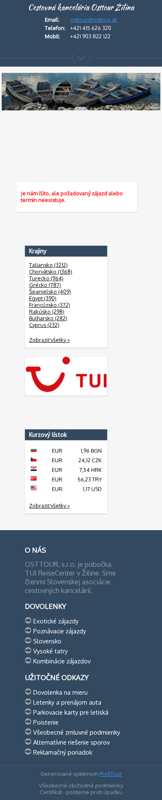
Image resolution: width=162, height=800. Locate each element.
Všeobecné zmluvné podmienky (76, 732)
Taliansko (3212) (48, 265)
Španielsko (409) (50, 291)
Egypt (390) (42, 298)
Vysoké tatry (50, 651)
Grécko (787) (45, 285)
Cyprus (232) (44, 324)
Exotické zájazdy (56, 621)
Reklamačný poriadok (62, 752)
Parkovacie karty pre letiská (70, 712)
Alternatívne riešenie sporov (71, 742)
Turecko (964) (46, 278)
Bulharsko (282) (48, 318)
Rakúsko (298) (46, 311)
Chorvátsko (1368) (50, 271)
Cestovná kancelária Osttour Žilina (81, 7)
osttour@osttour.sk (93, 19)
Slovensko (47, 641)
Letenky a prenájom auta (67, 702)
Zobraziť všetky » (49, 339)
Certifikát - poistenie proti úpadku (81, 792)
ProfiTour (110, 773)
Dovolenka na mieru (60, 692)
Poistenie (46, 722)
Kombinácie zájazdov (62, 661)
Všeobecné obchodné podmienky (81, 785)
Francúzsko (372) (49, 305)
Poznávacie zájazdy (59, 631)
